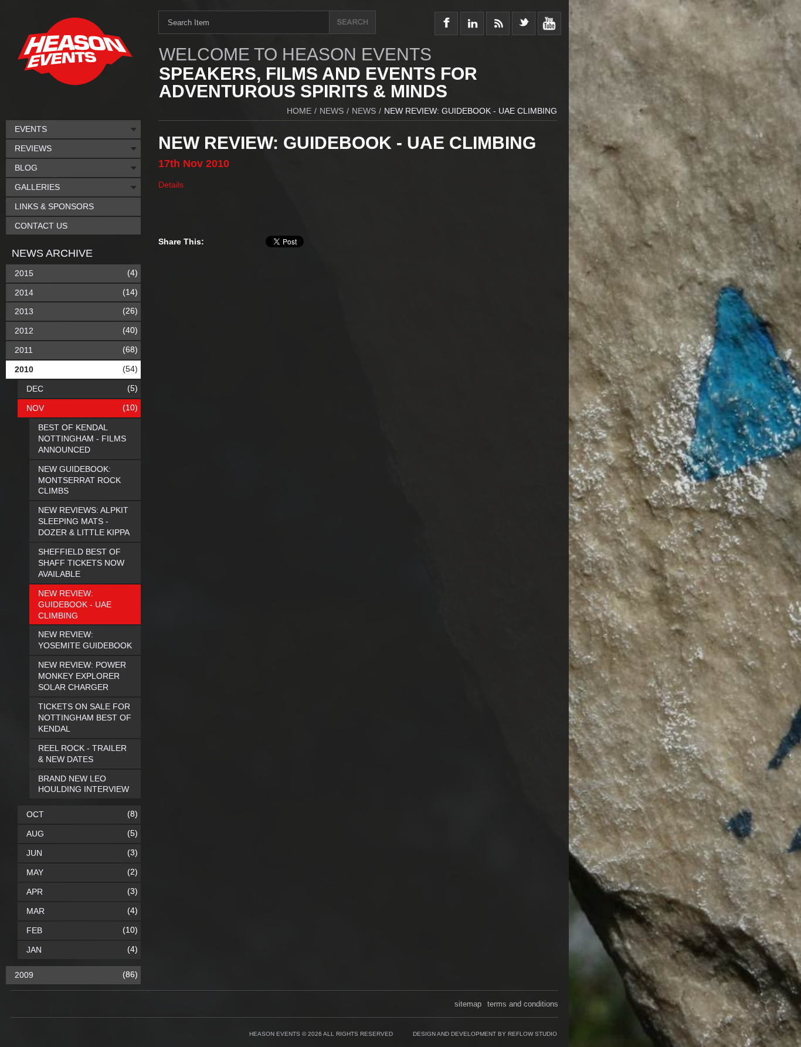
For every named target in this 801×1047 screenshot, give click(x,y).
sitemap (467, 1004)
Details (171, 184)
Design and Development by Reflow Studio (485, 1034)
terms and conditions (522, 1004)
